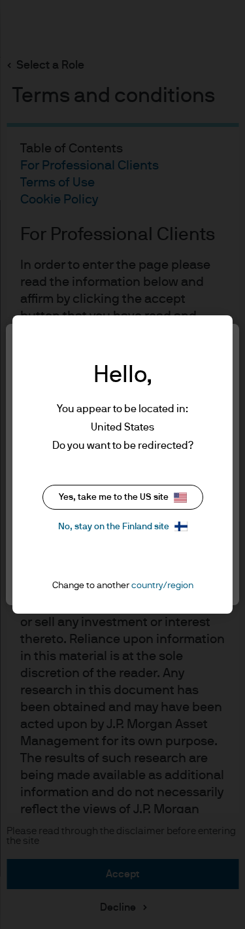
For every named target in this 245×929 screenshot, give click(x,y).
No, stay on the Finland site (113, 526)
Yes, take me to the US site (114, 497)
